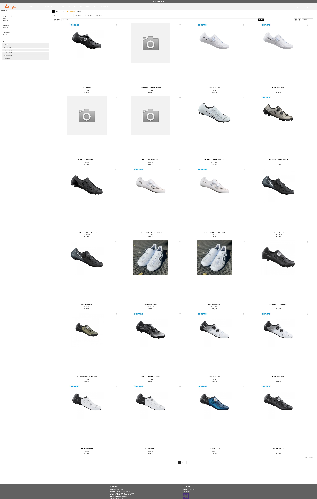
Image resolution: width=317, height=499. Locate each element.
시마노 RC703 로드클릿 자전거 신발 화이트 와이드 (150, 232)
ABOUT (31, 7)
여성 (69, 7)
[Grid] (295, 19)
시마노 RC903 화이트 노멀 (214, 304)
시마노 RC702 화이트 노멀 (278, 376)
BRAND (39, 7)
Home (57, 11)
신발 (80, 7)
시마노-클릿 (96, 15)
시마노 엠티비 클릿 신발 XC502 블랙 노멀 (278, 304)
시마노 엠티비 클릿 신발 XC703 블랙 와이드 (87, 159)
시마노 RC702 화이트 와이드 (214, 376)
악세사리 (88, 7)
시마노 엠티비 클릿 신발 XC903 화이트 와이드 (214, 159)
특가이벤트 (104, 7)
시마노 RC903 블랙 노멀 (86, 304)
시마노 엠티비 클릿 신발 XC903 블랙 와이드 (87, 232)
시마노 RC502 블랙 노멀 (278, 448)
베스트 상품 (48, 7)
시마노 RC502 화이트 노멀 (151, 448)
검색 (261, 20)
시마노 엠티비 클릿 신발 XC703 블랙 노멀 (150, 159)
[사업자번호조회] (130, 493)
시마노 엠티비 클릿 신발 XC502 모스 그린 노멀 (86, 376)
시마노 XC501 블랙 (86, 87)
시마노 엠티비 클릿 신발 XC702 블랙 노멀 (150, 376)
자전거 (96, 7)
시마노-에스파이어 (84, 15)
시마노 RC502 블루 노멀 (214, 448)
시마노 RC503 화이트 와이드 (214, 87)
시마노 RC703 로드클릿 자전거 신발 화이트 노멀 (214, 232)
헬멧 (63, 7)
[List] (299, 19)
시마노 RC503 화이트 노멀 (278, 87)
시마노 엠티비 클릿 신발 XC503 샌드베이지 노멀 (150, 87)
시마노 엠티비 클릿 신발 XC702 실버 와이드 (278, 159)
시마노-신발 (75, 15)
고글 (57, 7)
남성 (75, 7)
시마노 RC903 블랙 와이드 (278, 232)
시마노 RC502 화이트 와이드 (86, 448)
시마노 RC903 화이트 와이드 (150, 304)
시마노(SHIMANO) (70, 11)
